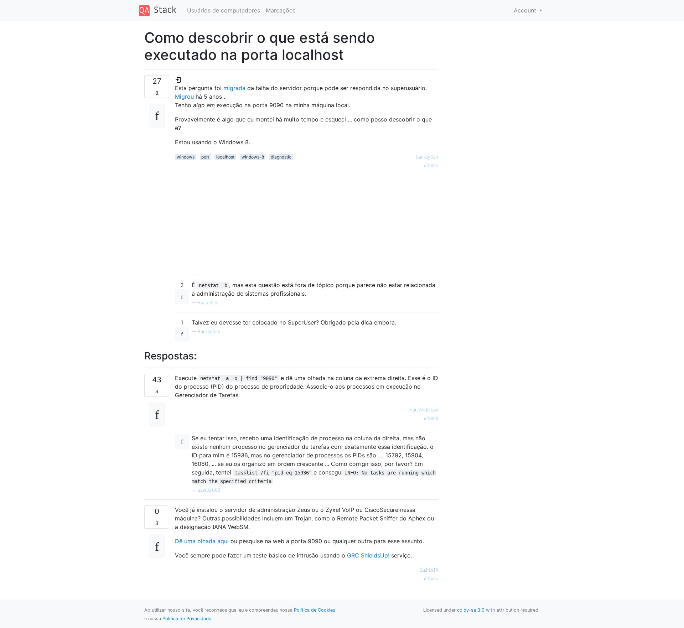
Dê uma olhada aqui (202, 541)
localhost (225, 157)
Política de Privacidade (186, 618)
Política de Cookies (314, 610)
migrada (234, 88)
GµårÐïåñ (428, 570)
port (205, 157)
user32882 (209, 490)
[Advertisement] (306, 219)
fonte (432, 165)
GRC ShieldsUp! (369, 555)
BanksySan (427, 157)
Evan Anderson (423, 409)
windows (186, 157)
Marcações (280, 10)
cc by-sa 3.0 (470, 610)
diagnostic (281, 157)
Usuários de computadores (223, 10)
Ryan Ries (208, 302)
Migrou (185, 96)
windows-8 (253, 157)
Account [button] (526, 10)
